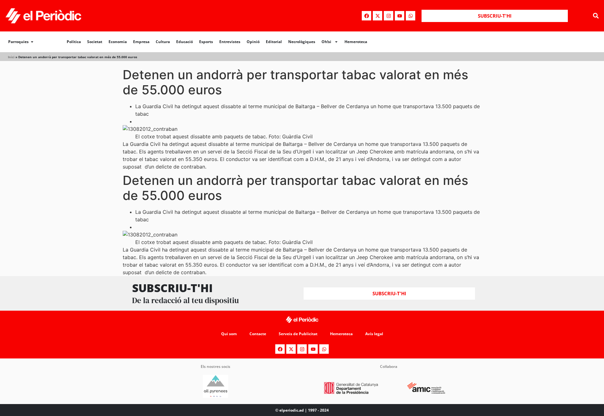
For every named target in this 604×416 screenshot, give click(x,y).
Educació (184, 41)
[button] (595, 16)
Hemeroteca (355, 41)
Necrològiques (301, 41)
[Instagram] (388, 15)
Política (74, 41)
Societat (94, 41)
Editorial (274, 41)
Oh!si (326, 41)
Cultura (163, 41)
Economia (118, 41)
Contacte (257, 333)
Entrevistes (229, 41)
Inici (11, 57)
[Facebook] (366, 15)
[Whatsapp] (410, 15)
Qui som (229, 333)
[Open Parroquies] (32, 42)
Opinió (253, 41)
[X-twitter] (377, 15)
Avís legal (374, 333)
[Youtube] (399, 15)
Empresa (141, 41)
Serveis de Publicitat (298, 333)
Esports (206, 41)
